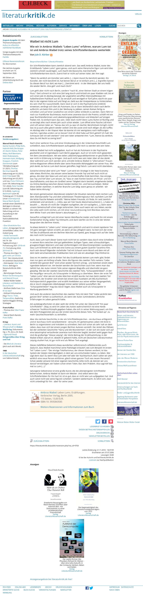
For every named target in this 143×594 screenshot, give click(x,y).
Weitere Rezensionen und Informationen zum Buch (67, 407)
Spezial (30, 25)
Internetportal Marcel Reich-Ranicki (11, 199)
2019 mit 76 (7, 250)
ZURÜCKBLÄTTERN (39, 36)
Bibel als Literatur (14, 343)
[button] (98, 421)
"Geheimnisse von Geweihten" (128, 214)
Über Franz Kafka (129, 249)
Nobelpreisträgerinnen (129, 254)
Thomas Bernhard (10, 169)
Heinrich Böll (8, 148)
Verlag (138, 14)
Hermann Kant (9, 158)
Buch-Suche (29, 590)
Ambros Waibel (48, 392)
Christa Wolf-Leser (124, 365)
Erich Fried (7, 176)
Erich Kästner (122, 379)
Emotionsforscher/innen (126, 361)
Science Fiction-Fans (125, 340)
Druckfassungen (64, 587)
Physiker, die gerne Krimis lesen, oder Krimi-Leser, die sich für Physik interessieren (128, 334)
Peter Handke (17, 186)
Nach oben (114, 590)
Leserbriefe (35, 587)
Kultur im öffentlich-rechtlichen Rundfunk (12, 46)
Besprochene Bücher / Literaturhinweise (46, 61)
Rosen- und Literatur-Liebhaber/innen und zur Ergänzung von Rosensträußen (126, 318)
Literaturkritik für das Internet (128, 383)
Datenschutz (127, 587)
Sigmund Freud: (14, 337)
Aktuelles (8, 25)
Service (63, 25)
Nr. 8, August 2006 (36, 29)
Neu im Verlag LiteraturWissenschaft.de (129, 174)
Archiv (19, 25)
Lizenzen (92, 460)
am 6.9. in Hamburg (131, 237)
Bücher (40, 25)
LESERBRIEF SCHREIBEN (100, 426)
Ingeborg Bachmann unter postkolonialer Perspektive (127, 397)
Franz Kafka (7, 317)
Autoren (51, 25)
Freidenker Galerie (129, 200)
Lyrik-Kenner (122, 325)
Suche (112, 25)
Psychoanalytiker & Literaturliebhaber (124, 345)
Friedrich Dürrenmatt (10, 162)
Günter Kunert (9, 146)
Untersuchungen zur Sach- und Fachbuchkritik (127, 388)
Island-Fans (121, 328)
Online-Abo (7, 82)
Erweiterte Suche (11, 590)
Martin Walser (11, 151)
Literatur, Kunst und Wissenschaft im (12, 327)
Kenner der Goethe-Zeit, (126, 350)
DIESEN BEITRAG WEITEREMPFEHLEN (94, 429)
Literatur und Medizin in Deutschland (13, 284)
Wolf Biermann (14, 153)
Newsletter (65, 590)
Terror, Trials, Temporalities (10, 296)
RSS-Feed (7, 587)
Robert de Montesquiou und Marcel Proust (13, 276)
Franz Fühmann (17, 181)
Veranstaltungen (47, 590)
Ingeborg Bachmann (11, 192)
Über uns (87, 25)
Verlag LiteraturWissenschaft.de (55, 515)
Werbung (7, 592)
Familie (6, 57)
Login (98, 25)
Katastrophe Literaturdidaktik (129, 222)
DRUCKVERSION (103, 433)
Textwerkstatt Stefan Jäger (129, 260)
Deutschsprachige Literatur (59, 29)
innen (134, 365)
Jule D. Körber (42, 54)
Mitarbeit (75, 25)
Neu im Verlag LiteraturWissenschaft (129, 125)
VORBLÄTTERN (107, 36)
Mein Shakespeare (10, 156)
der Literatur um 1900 (125, 354)
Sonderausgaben (10, 139)
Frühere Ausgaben (18, 29)
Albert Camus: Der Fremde (128, 205)
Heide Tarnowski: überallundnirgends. (11, 236)
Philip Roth (20, 146)
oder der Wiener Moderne (127, 358)
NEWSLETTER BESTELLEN (99, 436)
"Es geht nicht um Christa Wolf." (12, 255)
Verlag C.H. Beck (129, 75)
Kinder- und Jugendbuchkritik (128, 393)
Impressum (114, 587)
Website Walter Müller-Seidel (128, 422)
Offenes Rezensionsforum (13, 61)
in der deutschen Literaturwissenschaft (12, 354)
